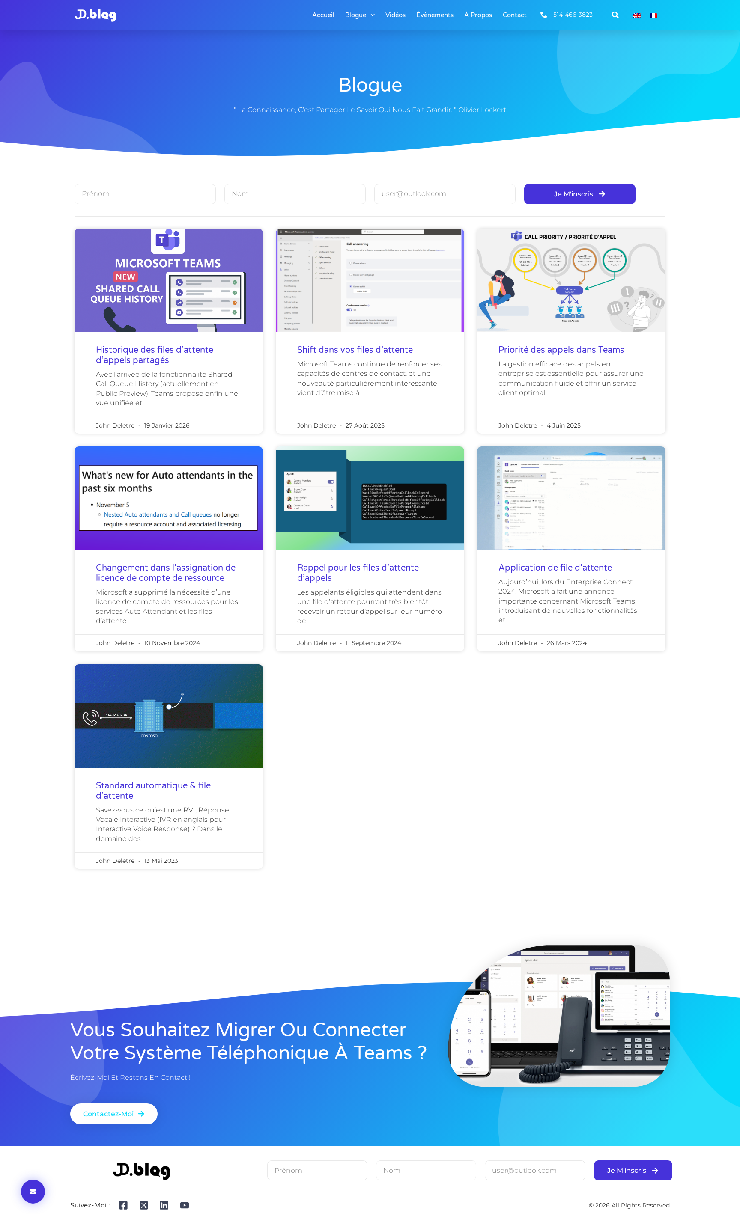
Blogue (355, 15)
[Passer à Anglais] (637, 15)
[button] (615, 15)
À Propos (478, 15)
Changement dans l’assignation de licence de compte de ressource (166, 573)
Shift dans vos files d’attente (355, 350)
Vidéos (395, 15)
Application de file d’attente (555, 568)
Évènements (435, 15)
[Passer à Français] (653, 15)
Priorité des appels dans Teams (561, 350)
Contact (515, 15)
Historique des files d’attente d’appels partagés (154, 355)
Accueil (323, 15)
